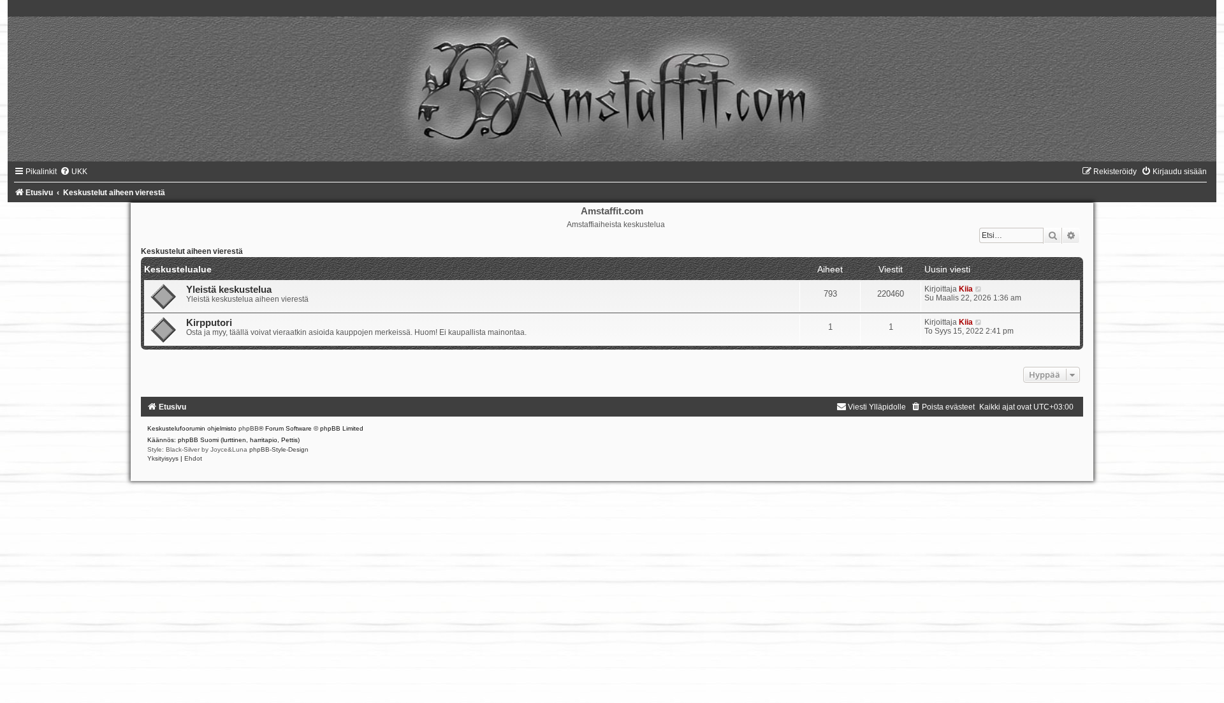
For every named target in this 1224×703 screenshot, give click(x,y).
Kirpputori (209, 323)
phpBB (248, 428)
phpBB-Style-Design (279, 449)
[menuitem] (73, 171)
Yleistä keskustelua (229, 290)
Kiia (966, 289)
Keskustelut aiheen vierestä (192, 251)
